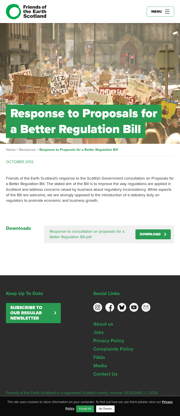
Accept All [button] (85, 409)
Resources (27, 150)
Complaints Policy (113, 349)
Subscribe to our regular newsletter (26, 313)
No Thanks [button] (105, 409)
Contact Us (105, 374)
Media (100, 366)
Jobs (98, 332)
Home (11, 150)
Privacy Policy (108, 341)
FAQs (99, 357)
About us (103, 324)
